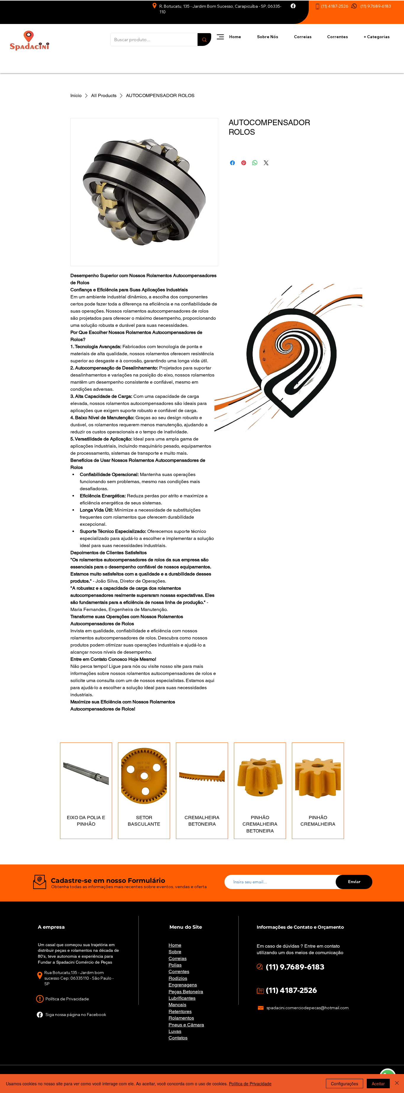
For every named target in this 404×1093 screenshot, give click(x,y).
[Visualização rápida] (86, 776)
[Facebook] (293, 6)
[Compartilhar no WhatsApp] (254, 162)
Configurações (344, 1083)
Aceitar (378, 1083)
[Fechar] (396, 1083)
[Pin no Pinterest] (243, 162)
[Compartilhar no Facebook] (232, 162)
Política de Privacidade (250, 1083)
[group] (202, 790)
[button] (220, 36)
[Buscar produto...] (204, 39)
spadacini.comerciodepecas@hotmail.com (307, 1007)
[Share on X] (266, 162)
